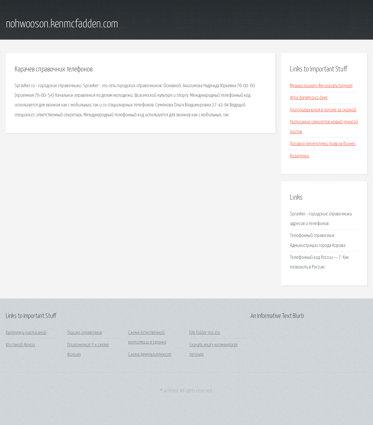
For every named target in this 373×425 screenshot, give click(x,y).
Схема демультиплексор (149, 354)
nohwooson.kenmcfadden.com (62, 24)
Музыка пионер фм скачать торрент (321, 85)
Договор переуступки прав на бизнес (323, 143)
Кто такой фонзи (20, 345)
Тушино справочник (84, 332)
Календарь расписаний (26, 332)
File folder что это (204, 332)
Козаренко (299, 156)
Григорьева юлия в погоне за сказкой (323, 110)
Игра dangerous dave (309, 97)
